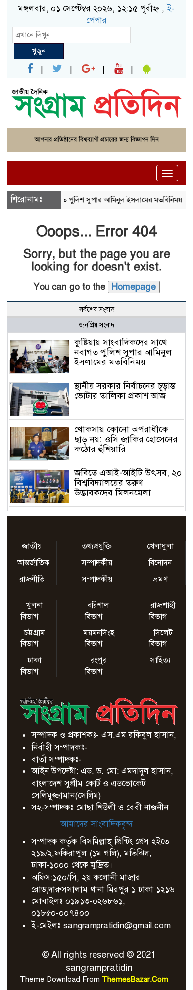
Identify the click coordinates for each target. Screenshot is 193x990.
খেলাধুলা (160, 546)
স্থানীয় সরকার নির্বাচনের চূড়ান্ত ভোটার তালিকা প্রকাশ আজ (125, 390)
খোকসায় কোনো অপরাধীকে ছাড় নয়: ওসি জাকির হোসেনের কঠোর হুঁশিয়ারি (126, 439)
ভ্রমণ (160, 579)
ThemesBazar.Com (135, 979)
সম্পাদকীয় (97, 563)
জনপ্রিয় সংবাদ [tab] (97, 325)
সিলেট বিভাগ (161, 638)
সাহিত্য (160, 660)
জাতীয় (32, 546)
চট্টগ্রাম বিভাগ (33, 638)
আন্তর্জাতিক (33, 563)
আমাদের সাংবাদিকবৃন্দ (96, 824)
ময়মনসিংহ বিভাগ (98, 638)
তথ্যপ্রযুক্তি (97, 546)
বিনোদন (160, 563)
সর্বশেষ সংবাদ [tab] (96, 309)
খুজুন (39, 50)
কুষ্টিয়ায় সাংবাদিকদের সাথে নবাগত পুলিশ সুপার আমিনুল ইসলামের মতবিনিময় (123, 352)
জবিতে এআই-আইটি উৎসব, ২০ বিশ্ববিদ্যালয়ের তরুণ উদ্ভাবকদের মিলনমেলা (128, 482)
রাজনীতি (32, 579)
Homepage (134, 286)
